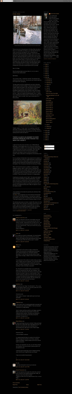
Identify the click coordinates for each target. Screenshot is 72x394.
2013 (46, 75)
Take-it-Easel (46, 235)
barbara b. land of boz (20, 217)
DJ (16, 363)
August (48, 84)
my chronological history (49, 191)
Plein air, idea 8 (49, 113)
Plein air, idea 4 (49, 122)
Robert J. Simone (47, 234)
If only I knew (48, 91)
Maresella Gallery (47, 224)
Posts (46, 146)
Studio (45, 206)
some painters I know (48, 204)
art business (46, 163)
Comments (47, 148)
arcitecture (46, 159)
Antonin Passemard (20, 370)
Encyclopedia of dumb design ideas (51, 183)
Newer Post (15, 384)
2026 (46, 64)
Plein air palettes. (49, 103)
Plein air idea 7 (49, 116)
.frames (45, 155)
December (48, 78)
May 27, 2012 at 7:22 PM (22, 329)
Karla (17, 233)
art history (46, 166)
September (48, 82)
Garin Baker (46, 220)
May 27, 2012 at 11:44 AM (22, 318)
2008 (46, 136)
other (45, 194)
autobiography (46, 170)
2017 (46, 68)
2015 (46, 71)
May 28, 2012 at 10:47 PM (22, 366)
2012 (46, 77)
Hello (45, 188)
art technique (46, 167)
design (45, 179)
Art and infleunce (47, 215)
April (47, 124)
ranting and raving (47, 199)
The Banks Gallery (47, 237)
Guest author (46, 186)
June (47, 88)
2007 (46, 137)
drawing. (45, 182)
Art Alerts (46, 161)
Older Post (39, 384)
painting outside (47, 198)
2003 (46, 139)
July (47, 86)
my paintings (46, 193)
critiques (45, 177)
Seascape (46, 201)
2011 (46, 130)
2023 (46, 66)
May (47, 90)
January (48, 128)
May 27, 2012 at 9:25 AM (22, 299)
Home (27, 384)
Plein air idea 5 (49, 120)
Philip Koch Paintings (48, 231)
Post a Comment (16, 382)
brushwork (46, 174)
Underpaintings (47, 240)
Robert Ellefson (19, 321)
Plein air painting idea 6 (50, 118)
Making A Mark (47, 223)
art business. (46, 164)
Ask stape (46, 169)
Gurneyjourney (47, 221)
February (48, 126)
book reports (46, 172)
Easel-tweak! (48, 100)
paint (45, 196)
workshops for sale (50, 114)
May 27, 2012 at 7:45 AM (22, 280)
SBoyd (17, 244)
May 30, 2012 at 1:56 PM (22, 379)
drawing (45, 180)
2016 (46, 70)
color (45, 175)
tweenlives (18, 284)
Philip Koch (18, 302)
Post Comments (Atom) (23, 387)
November (48, 80)
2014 (46, 73)
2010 (46, 132)
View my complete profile (50, 58)
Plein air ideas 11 (49, 107)
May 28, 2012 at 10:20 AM (22, 359)
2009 (46, 134)
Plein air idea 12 (49, 105)
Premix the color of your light (52, 93)
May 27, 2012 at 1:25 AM (22, 230)
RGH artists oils (47, 232)
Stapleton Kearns (54, 13)
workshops (46, 209)
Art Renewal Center (48, 216)
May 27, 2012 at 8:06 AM (22, 290)
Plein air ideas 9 (49, 111)
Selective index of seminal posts (50, 202)
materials (45, 190)
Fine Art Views (47, 218)
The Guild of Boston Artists (49, 239)
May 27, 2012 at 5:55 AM (22, 241)
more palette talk (49, 102)
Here (16, 194)
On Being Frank (47, 226)
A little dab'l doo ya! (50, 98)
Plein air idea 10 (49, 109)
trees (45, 207)
